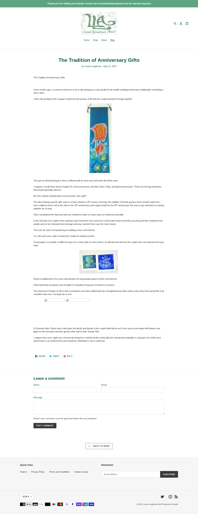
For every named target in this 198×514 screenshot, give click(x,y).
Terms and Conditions (59, 472)
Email (104, 385)
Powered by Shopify (170, 504)
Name (36, 385)
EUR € (26, 496)
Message (37, 397)
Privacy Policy (38, 472)
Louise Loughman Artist (152, 504)
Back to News (101, 446)
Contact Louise (81, 472)
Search (23, 472)
